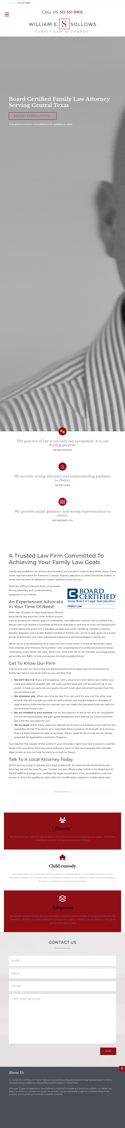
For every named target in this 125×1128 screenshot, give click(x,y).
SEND (108, 1051)
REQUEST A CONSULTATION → (33, 115)
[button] (6, 14)
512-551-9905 (24, 3)
